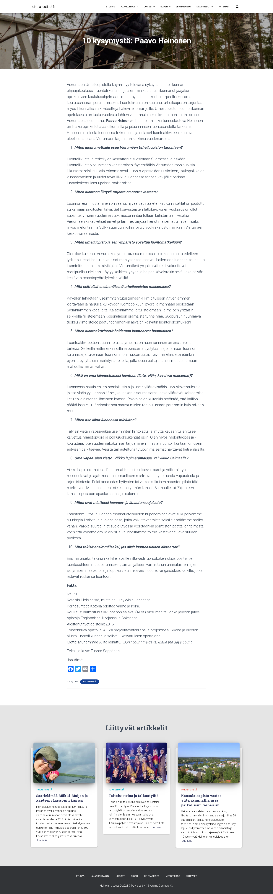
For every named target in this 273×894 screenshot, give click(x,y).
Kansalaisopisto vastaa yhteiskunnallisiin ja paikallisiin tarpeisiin (201, 800)
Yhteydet (224, 6)
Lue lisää (42, 840)
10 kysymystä (90, 682)
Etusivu (110, 6)
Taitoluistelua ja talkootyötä (134, 795)
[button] (154, 6)
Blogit (164, 6)
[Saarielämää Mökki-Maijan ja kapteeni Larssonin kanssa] (64, 762)
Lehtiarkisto (183, 6)
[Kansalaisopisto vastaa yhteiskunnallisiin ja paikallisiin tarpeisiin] (209, 762)
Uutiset (148, 6)
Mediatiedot (203, 6)
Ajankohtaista (129, 6)
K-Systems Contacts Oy (159, 885)
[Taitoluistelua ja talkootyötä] (136, 762)
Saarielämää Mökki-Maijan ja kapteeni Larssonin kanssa (62, 798)
